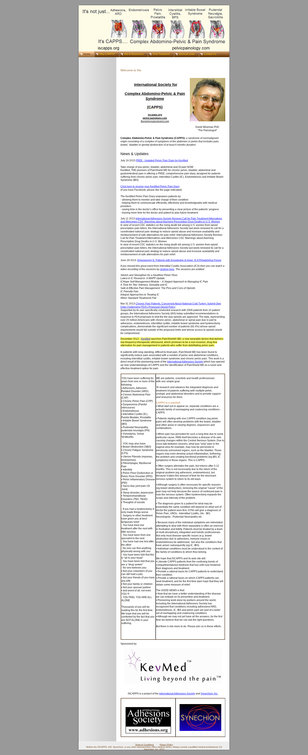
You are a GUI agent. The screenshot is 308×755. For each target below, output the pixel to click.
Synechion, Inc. (209, 693)
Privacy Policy (166, 744)
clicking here (167, 269)
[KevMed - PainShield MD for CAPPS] (173, 683)
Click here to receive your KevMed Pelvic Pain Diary (150, 186)
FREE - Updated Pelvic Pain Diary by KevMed (162, 160)
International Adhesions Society (185, 361)
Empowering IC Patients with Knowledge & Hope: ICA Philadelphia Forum (179, 260)
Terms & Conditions (144, 744)
